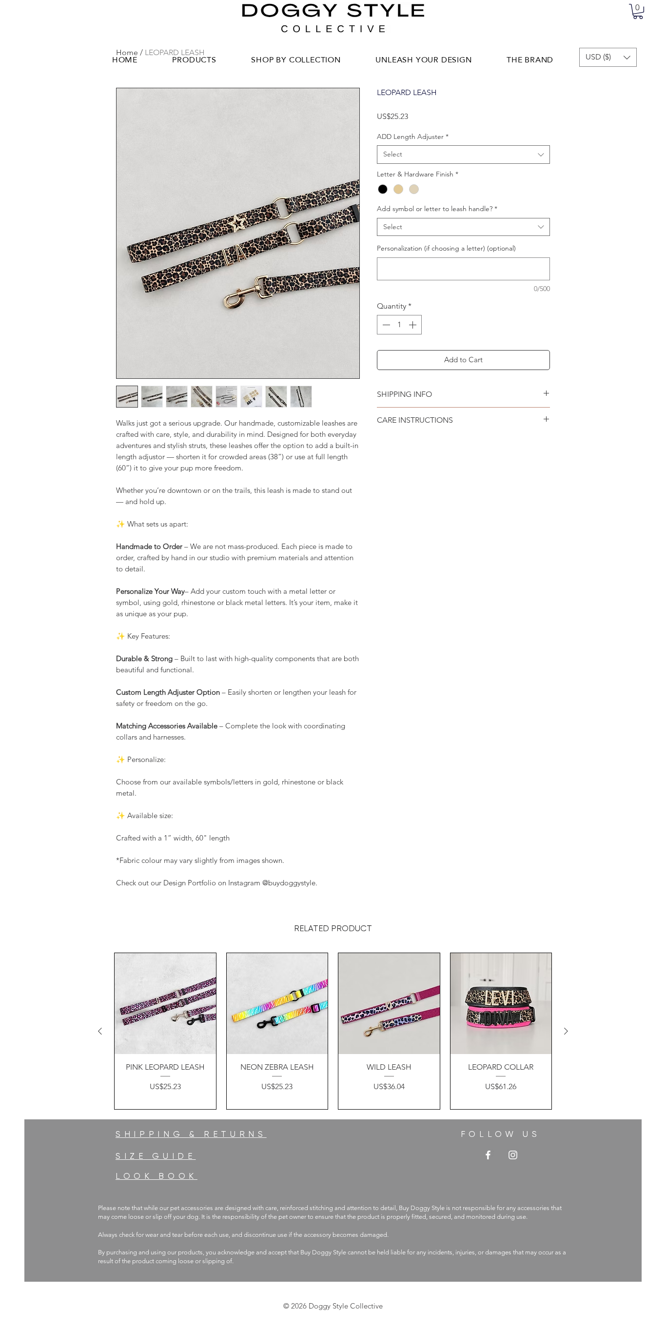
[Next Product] (566, 1031)
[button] (638, 11)
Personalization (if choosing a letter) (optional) (446, 248)
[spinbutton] (399, 324)
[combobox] (463, 154)
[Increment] (413, 324)
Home (127, 52)
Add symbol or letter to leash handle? (437, 208)
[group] (333, 1031)
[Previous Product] (100, 1031)
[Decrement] (385, 324)
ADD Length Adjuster (413, 136)
